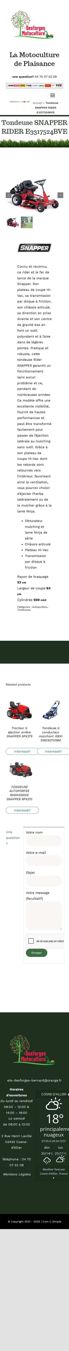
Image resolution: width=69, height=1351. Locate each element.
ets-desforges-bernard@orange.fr (34, 1080)
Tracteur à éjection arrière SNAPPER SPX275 (19, 732)
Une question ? (13, 837)
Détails (19, 710)
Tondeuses (23, 609)
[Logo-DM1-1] (34, 1031)
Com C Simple (52, 1221)
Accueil (37, 102)
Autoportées (39, 607)
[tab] (13, 838)
